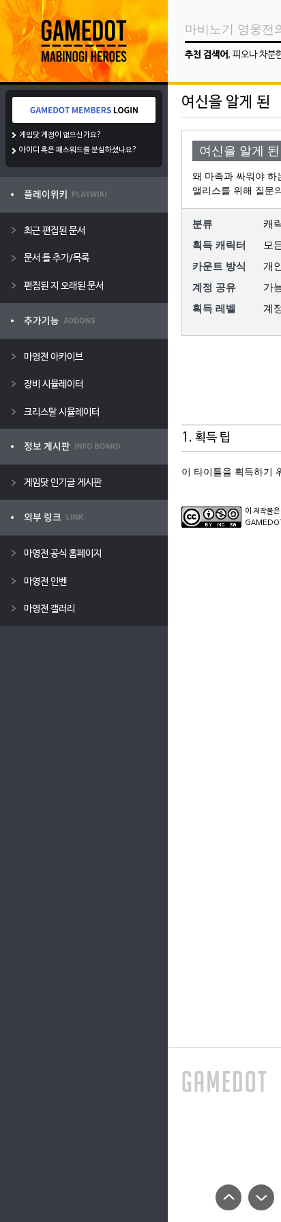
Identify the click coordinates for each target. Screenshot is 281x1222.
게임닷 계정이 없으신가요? (60, 135)
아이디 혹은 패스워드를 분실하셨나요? (78, 150)
